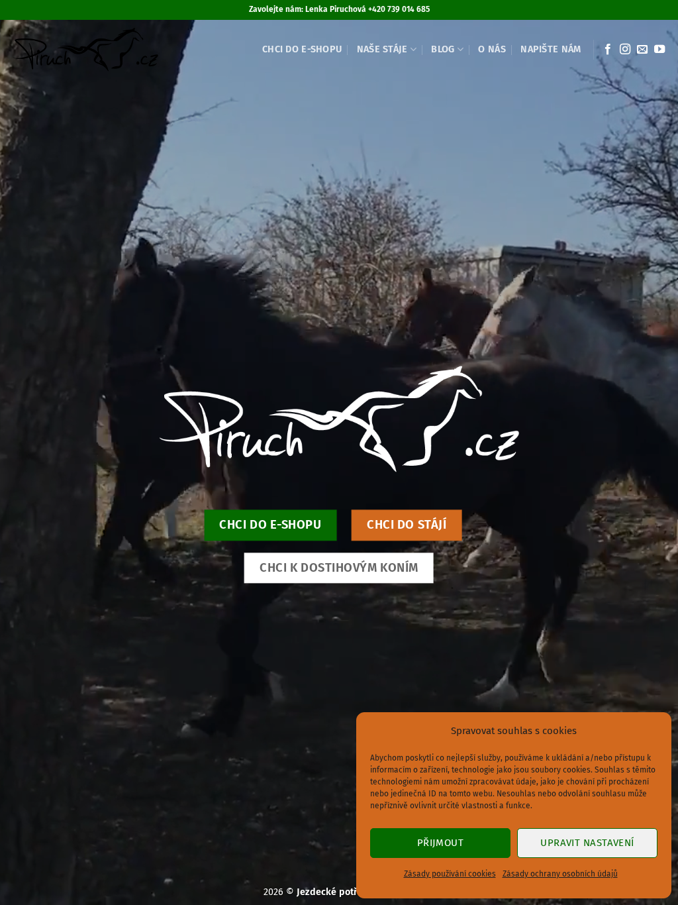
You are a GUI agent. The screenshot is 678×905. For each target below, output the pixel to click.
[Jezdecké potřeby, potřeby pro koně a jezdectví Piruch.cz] (85, 50)
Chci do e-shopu (302, 49)
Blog (442, 49)
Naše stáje (382, 49)
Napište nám (550, 49)
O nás (491, 49)
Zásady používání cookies (450, 873)
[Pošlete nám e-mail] (642, 50)
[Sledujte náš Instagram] (625, 50)
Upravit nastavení (587, 843)
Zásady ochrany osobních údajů (560, 873)
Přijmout (440, 843)
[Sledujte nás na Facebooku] (608, 50)
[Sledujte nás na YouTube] (659, 50)
